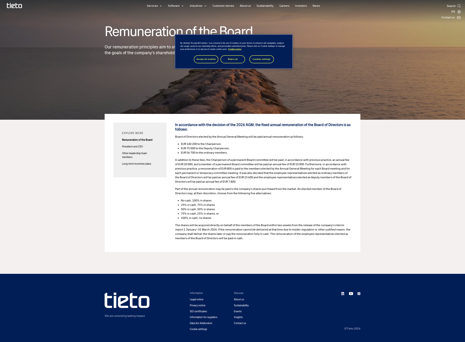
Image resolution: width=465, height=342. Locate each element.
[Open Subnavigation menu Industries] (205, 5)
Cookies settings (261, 59)
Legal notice (196, 299)
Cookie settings (198, 329)
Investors (301, 6)
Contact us (240, 323)
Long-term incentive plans (136, 163)
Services (152, 6)
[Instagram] (358, 293)
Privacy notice (197, 305)
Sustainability (265, 6)
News (316, 6)
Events (238, 311)
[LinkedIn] (343, 293)
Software (174, 6)
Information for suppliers (203, 317)
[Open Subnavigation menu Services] (161, 5)
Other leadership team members (134, 155)
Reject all (233, 59)
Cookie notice (234, 49)
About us (245, 6)
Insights (238, 317)
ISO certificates (198, 311)
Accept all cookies (206, 59)
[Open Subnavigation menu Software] (182, 5)
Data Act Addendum (201, 323)
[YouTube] (351, 293)
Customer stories (223, 6)
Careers (284, 6)
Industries (196, 6)
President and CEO (132, 146)
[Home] (14, 5)
